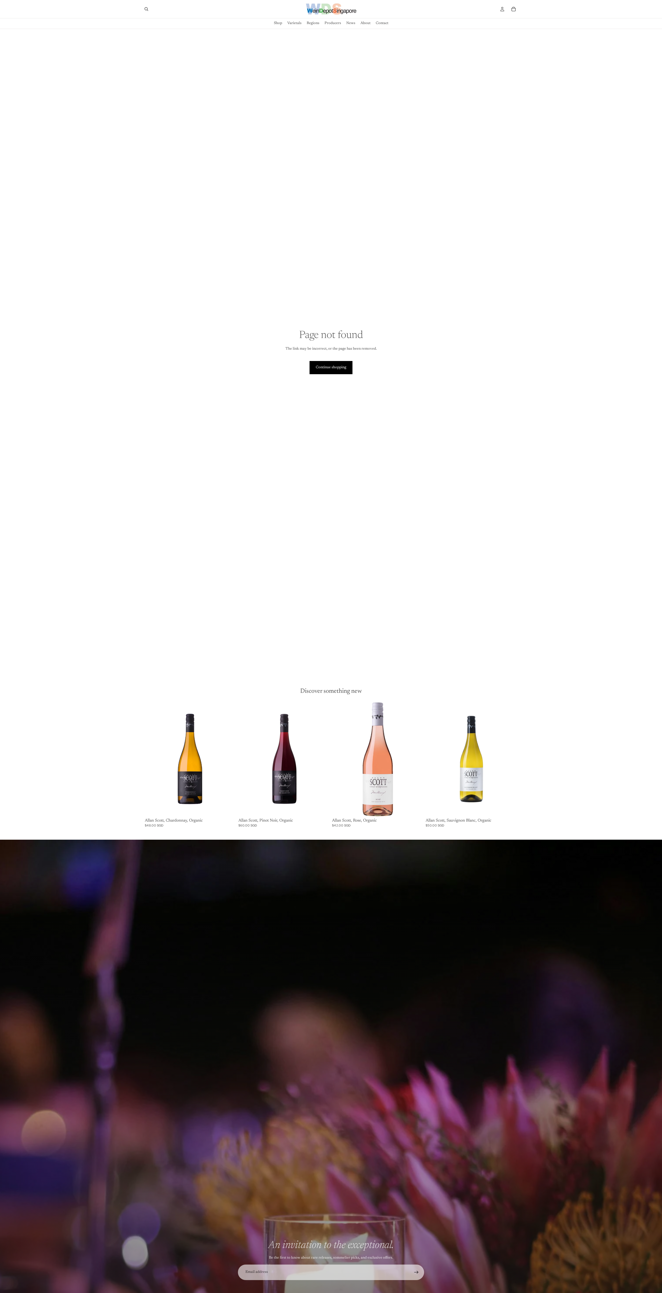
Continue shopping (331, 367)
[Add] (228, 808)
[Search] (146, 9)
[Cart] (513, 9)
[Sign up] (416, 1272)
